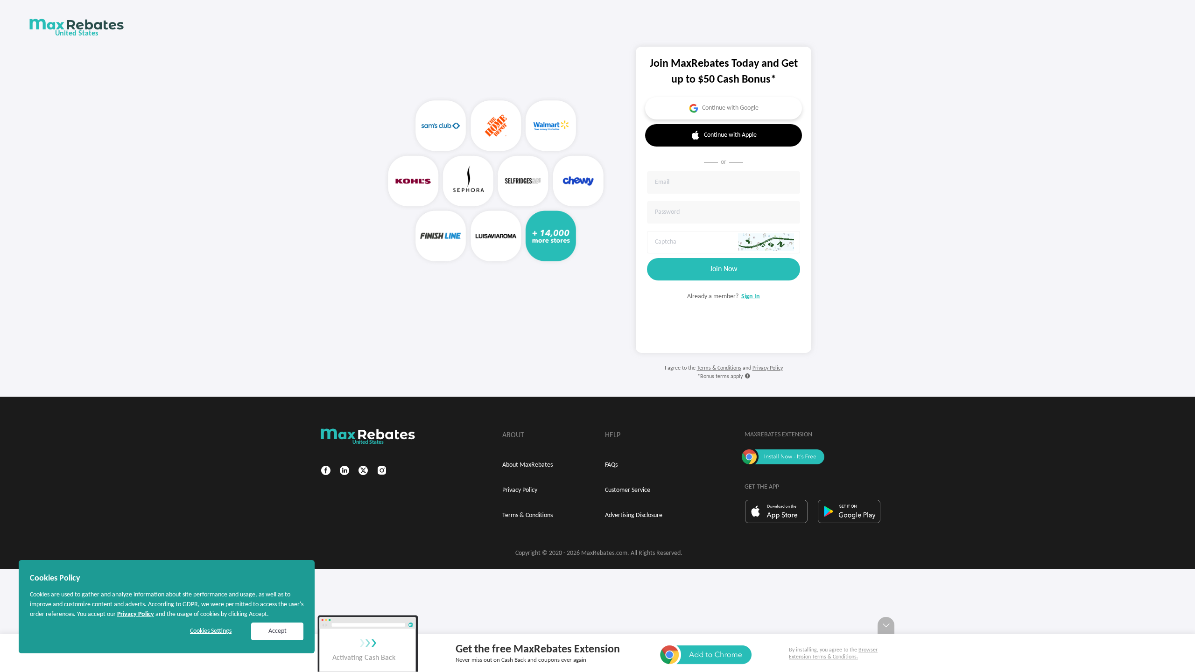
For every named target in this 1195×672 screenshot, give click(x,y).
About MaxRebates (527, 465)
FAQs (611, 465)
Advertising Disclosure (633, 515)
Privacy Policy (767, 368)
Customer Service (627, 490)
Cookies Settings (211, 631)
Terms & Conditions (719, 368)
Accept (277, 631)
